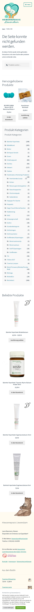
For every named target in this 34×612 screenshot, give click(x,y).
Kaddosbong (11, 212)
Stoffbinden (13, 252)
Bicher (9, 149)
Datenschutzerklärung (24, 561)
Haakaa (9, 171)
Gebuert (9, 167)
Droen (9, 156)
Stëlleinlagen (11, 230)
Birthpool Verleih (12, 153)
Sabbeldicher (13, 197)
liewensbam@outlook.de (19, 539)
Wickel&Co (10, 277)
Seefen (9, 223)
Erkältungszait (12, 160)
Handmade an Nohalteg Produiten (18, 175)
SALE (8, 215)
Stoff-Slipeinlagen (15, 249)
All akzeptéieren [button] (20, 607)
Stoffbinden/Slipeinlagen (15, 237)
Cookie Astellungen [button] (8, 607)
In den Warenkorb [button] (9, 118)
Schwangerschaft (12, 219)
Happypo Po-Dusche (13, 201)
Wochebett (10, 280)
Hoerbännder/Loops (15, 178)
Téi (8, 256)
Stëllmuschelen (12, 234)
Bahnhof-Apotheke (13, 142)
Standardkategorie (13, 226)
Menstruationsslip (15, 241)
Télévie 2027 (11, 260)
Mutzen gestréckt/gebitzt (17, 186)
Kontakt (5, 561)
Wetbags (10, 273)
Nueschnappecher (15, 190)
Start (3, 29)
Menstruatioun (14, 245)
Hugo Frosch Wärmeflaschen (16, 208)
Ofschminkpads (14, 193)
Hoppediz (10, 204)
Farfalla (9, 164)
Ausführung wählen (25, 116)
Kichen (11, 182)
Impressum (12, 561)
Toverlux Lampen (12, 263)
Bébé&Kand (11, 145)
